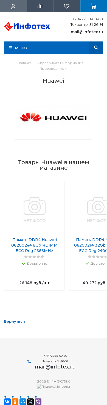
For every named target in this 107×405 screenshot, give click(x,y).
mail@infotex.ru (87, 32)
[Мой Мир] (22, 401)
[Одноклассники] (15, 401)
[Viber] (38, 401)
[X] (30, 401)
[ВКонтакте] (7, 401)
